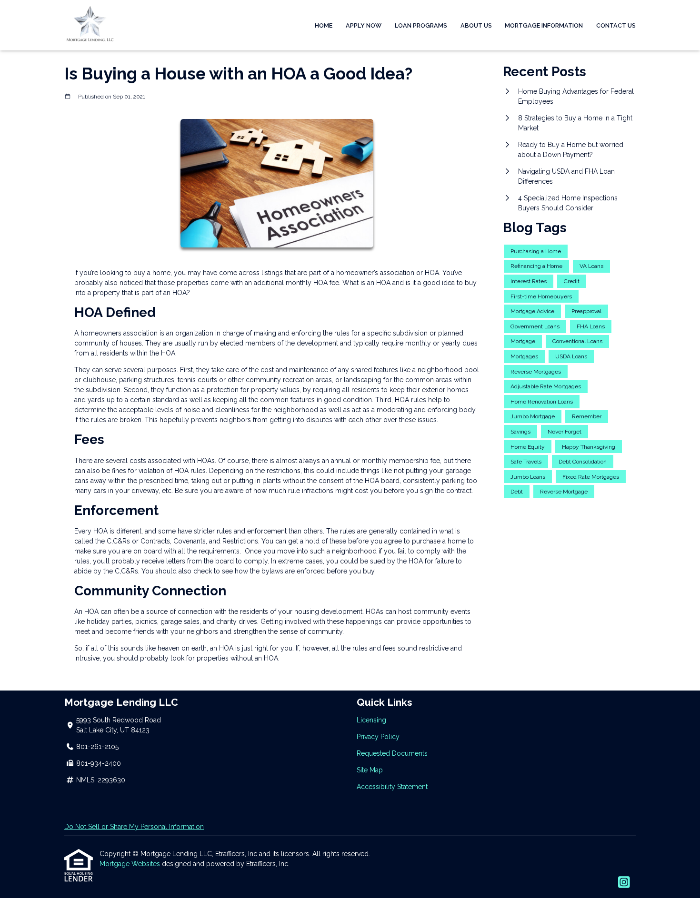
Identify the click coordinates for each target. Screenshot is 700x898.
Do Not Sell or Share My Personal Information (134, 826)
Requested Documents (392, 753)
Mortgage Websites (131, 864)
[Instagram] (624, 883)
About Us (476, 25)
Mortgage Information (544, 25)
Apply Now (363, 25)
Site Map (370, 770)
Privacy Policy (378, 736)
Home (323, 25)
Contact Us (616, 25)
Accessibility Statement (392, 786)
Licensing (371, 720)
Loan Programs (421, 25)
